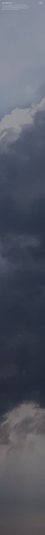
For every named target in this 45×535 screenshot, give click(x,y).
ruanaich (7, 3)
